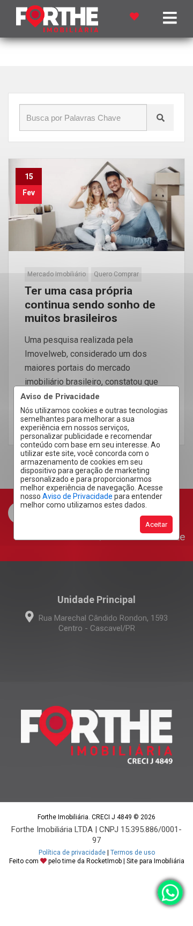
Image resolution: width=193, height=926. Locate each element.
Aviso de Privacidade (77, 496)
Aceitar (156, 524)
